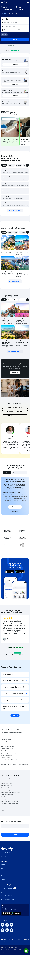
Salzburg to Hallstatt (5, 778)
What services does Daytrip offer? (13, 680)
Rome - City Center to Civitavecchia (9, 759)
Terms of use (3, 947)
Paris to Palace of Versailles (7, 794)
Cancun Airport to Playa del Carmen (9, 737)
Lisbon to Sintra (4, 799)
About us (3, 864)
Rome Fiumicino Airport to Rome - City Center (11, 732)
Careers (3, 876)
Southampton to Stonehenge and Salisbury (10, 792)
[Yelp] (11, 930)
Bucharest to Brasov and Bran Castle (9, 805)
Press (2, 872)
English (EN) (3, 939)
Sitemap (3, 879)
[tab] (7, 472)
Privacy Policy (4, 830)
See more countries (14, 210)
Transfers (3, 13)
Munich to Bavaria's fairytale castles (9, 787)
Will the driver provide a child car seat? (13, 707)
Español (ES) (10, 939)
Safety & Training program (6, 949)
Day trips (18, 13)
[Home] (4, 2)
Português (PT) (5, 941)
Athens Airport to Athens (6, 739)
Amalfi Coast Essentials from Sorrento (9, 801)
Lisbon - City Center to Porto (7, 746)
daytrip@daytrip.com (8, 899)
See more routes (14, 281)
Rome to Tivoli (4, 810)
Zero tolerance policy (17, 949)
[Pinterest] (2, 930)
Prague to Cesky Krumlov (6, 783)
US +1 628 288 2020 (8, 892)
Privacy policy (17, 947)
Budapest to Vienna (5, 757)
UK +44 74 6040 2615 (8, 895)
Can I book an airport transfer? (13, 693)
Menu (25, 2)
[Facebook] (2, 925)
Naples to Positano (5, 750)
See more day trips (13, 351)
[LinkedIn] (11, 925)
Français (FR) (26, 939)
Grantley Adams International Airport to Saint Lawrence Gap (14, 764)
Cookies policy (10, 947)
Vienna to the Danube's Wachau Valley (9, 803)
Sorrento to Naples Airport (7, 748)
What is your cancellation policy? (13, 687)
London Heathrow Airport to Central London (11, 744)
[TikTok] (7, 930)
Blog (2, 868)
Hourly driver (11, 13)
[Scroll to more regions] (27, 165)
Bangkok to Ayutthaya (6, 808)
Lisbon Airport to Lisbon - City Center (9, 762)
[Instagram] (7, 925)
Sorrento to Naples (5, 741)
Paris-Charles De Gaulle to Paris (8, 734)
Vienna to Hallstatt (5, 796)
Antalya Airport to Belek (6, 755)
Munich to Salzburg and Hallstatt (8, 790)
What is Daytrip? (8, 674)
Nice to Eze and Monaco (6, 785)
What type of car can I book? (12, 700)
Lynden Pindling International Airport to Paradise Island (13, 753)
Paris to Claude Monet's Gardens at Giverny (10, 781)
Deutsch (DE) (18, 939)
